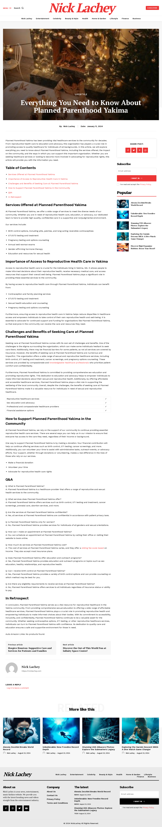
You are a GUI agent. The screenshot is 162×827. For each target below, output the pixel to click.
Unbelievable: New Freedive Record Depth (61, 748)
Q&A (10, 192)
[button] (19, 8)
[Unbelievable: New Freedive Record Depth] (123, 215)
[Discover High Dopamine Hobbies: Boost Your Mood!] (123, 247)
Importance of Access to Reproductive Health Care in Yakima (38, 179)
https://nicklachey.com (31, 671)
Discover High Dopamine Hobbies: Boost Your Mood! (143, 247)
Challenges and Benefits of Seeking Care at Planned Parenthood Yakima (43, 183)
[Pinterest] (139, 150)
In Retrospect (14, 197)
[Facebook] (127, 150)
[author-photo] (4, 753)
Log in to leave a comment (18, 688)
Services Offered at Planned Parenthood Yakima (31, 174)
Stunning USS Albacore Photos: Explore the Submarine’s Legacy (141, 225)
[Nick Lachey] (12, 668)
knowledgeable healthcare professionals (69, 362)
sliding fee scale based (93, 548)
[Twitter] (133, 150)
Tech (76, 813)
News (76, 795)
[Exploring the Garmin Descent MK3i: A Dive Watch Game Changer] (123, 236)
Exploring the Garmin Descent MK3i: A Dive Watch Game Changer (143, 236)
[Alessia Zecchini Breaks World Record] (123, 204)
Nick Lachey (69, 126)
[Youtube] (26, 808)
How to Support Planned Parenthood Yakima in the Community (39, 188)
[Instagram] (12, 808)
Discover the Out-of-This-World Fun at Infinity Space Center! (84, 649)
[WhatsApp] (145, 150)
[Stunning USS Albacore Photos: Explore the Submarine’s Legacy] (123, 225)
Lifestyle (81, 94)
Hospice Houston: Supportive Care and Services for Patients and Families (30, 649)
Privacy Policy (145, 184)
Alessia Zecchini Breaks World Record (141, 203)
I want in (135, 178)
